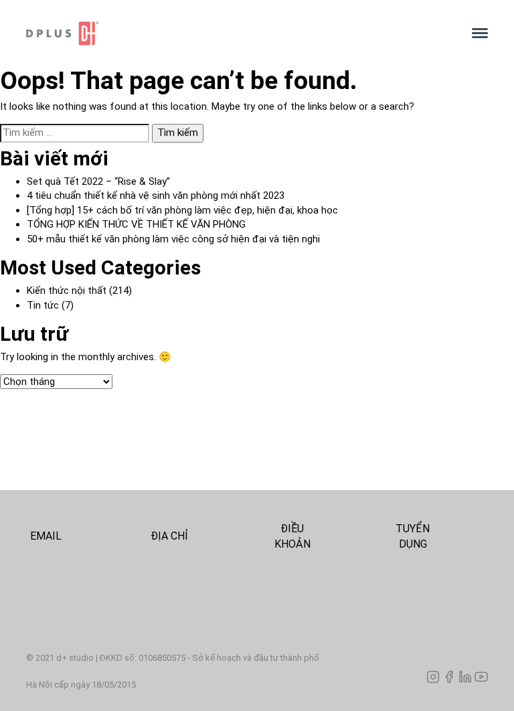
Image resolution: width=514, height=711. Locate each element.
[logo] (239, 33)
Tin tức (43, 305)
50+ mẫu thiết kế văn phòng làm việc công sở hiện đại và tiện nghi (173, 239)
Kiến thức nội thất (66, 291)
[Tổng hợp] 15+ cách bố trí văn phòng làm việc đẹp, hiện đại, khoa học (182, 210)
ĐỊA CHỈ (169, 536)
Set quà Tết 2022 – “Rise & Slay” (98, 181)
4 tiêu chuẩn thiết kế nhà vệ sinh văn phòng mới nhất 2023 (155, 195)
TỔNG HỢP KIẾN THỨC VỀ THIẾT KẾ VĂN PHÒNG (136, 224)
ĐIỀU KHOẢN (292, 536)
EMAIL (46, 536)
